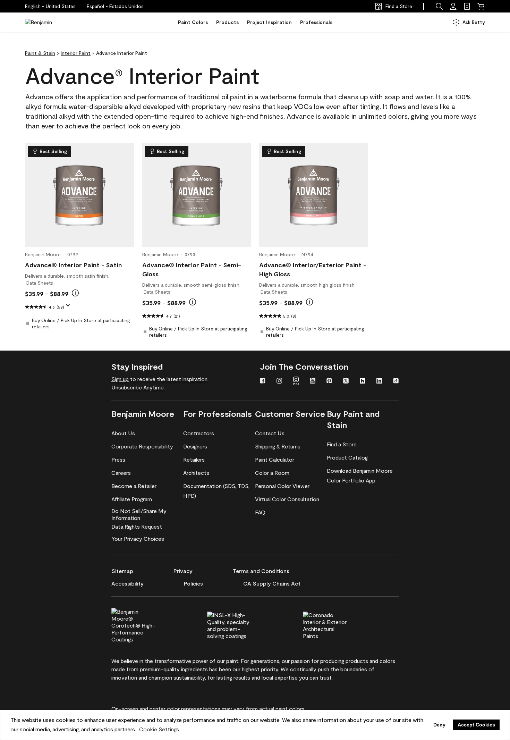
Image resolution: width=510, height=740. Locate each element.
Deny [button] (439, 725)
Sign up (120, 379)
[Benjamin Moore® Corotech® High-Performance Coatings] (145, 624)
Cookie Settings (159, 729)
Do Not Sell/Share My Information (139, 514)
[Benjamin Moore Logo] (47, 22)
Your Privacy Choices (137, 538)
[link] (467, 6)
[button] (115, 6)
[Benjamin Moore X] (346, 381)
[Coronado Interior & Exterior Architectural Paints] (336, 624)
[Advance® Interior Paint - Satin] (79, 195)
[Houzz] (362, 381)
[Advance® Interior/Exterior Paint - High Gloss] (313, 195)
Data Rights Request (136, 526)
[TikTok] (396, 381)
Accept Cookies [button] (476, 725)
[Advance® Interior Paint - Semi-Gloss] (196, 195)
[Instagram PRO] (296, 381)
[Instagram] (279, 381)
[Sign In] (453, 6)
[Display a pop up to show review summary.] (69, 307)
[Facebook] (262, 381)
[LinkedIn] (379, 381)
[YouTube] (312, 381)
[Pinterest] (329, 381)
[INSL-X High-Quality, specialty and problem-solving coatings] (240, 624)
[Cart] (481, 6)
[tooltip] (75, 293)
